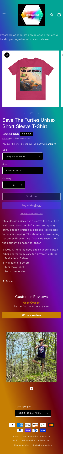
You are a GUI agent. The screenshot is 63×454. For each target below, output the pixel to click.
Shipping (6, 138)
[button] (4, 14)
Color (5, 149)
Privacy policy (45, 440)
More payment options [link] (32, 213)
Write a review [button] (31, 315)
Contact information (42, 445)
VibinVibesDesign (29, 436)
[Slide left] (24, 113)
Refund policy (28, 440)
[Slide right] (38, 113)
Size (4, 164)
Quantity (6, 178)
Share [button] (9, 281)
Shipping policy (21, 445)
